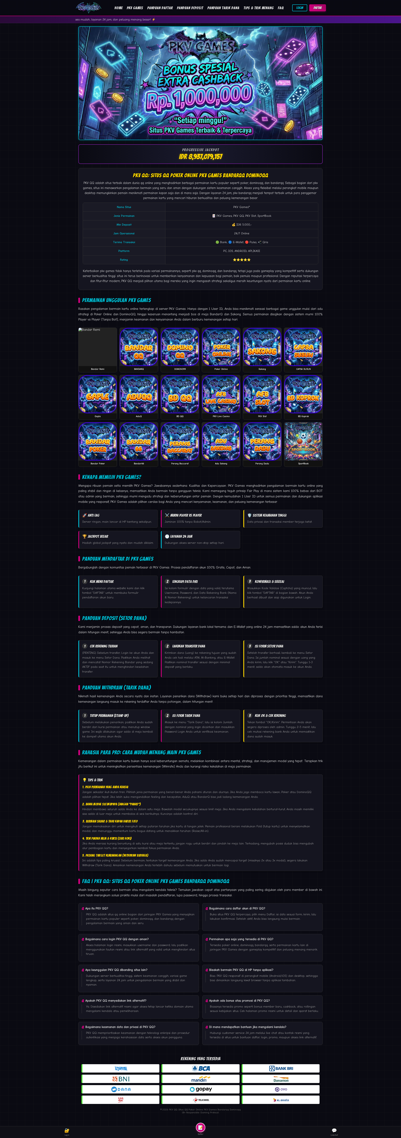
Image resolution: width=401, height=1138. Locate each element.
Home (118, 8)
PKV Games (135, 8)
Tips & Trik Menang (259, 8)
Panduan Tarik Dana (223, 8)
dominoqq (209, 271)
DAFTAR (317, 8)
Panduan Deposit (190, 8)
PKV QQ (89, 183)
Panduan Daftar (160, 8)
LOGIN (299, 8)
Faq (281, 8)
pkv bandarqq (242, 193)
